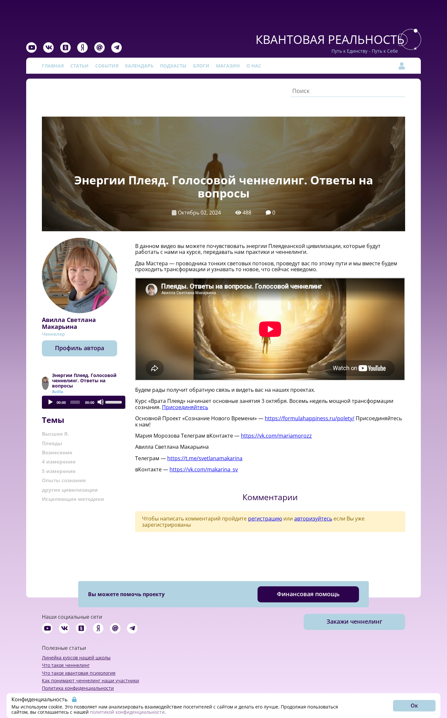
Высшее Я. (55, 433)
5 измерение (59, 471)
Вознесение (57, 452)
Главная (53, 66)
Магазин (228, 66)
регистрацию (265, 518)
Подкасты (173, 66)
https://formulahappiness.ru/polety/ (309, 418)
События (106, 66)
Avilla (57, 391)
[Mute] (100, 402)
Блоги (201, 66)
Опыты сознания (64, 480)
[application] (83, 402)
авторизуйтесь (313, 518)
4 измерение (59, 461)
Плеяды (52, 443)
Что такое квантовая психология (79, 673)
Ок (414, 705)
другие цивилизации (70, 489)
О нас (253, 66)
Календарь (139, 66)
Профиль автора (79, 348)
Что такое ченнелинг (66, 665)
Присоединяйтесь (185, 407)
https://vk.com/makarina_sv (204, 469)
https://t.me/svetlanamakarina (204, 458)
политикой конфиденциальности (127, 712)
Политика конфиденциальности (78, 688)
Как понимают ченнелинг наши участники (90, 680)
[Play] (50, 402)
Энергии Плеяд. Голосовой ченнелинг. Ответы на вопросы (84, 380)
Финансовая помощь (308, 594)
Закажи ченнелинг (354, 621)
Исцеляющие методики (73, 499)
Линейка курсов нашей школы (76, 657)
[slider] (113, 401)
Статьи (79, 66)
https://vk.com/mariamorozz (276, 435)
